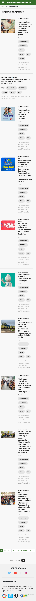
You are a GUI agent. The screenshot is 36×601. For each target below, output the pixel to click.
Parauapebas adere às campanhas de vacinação (24, 277)
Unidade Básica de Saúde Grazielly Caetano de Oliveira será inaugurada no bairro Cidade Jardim (25, 329)
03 (9, 550)
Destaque (21, 18)
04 (13, 550)
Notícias (26, 18)
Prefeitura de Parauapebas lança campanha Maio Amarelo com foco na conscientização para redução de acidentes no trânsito (25, 443)
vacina (21, 58)
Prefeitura (22, 45)
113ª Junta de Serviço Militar (12, 591)
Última (31, 550)
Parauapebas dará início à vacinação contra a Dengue (23, 114)
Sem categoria (26, 431)
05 (18, 550)
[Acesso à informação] (16, 596)
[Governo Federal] (23, 596)
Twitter (9, 573)
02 (5, 550)
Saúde (20, 20)
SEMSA (21, 54)
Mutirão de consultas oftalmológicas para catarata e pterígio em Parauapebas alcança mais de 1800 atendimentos (24, 502)
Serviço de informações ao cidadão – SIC (16, 586)
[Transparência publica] (30, 596)
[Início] (2, 7)
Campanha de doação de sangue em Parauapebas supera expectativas (15, 81)
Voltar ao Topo (15, 560)
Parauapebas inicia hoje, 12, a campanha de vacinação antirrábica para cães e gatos (25, 28)
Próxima (24, 550)
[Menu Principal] (3, 2)
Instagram (26, 573)
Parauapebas (23, 41)
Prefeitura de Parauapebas (19, 2)
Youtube (15, 573)
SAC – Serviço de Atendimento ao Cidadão (17, 588)
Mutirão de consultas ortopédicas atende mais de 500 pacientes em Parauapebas (24, 385)
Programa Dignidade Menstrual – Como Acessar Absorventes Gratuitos (24, 228)
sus (28, 54)
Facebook (21, 573)
